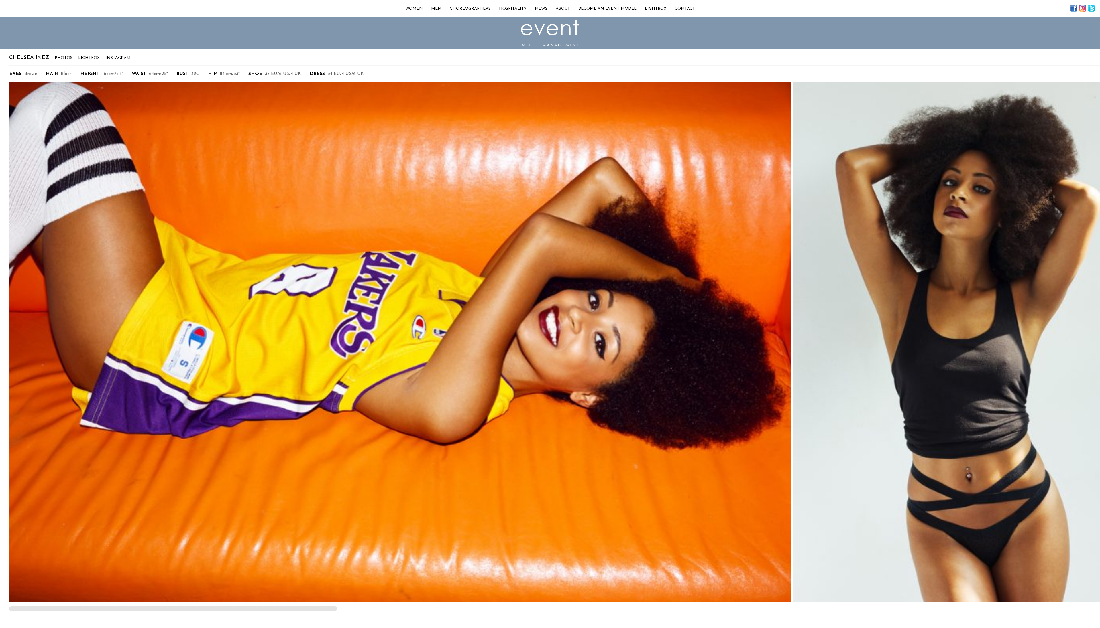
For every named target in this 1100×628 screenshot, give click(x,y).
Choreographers (470, 9)
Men (436, 9)
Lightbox (655, 9)
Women (414, 9)
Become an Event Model (607, 9)
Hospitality (513, 9)
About (563, 9)
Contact (685, 9)
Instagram (118, 58)
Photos (63, 58)
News (541, 9)
